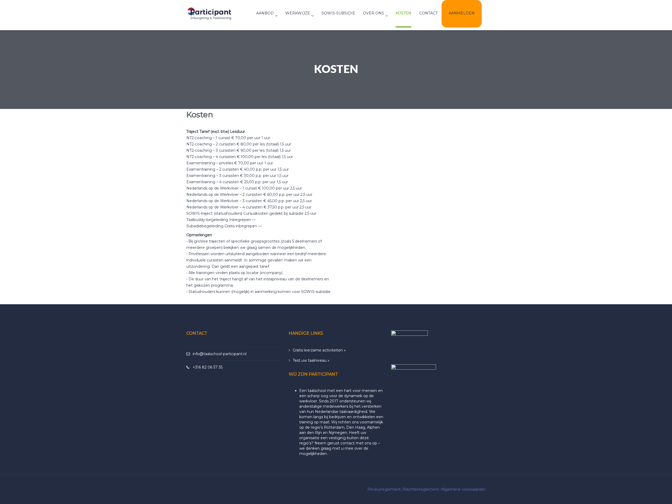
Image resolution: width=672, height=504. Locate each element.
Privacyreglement (384, 489)
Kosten (403, 13)
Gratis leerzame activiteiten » (319, 350)
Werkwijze (297, 13)
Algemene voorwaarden (463, 489)
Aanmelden (462, 13)
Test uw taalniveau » (311, 360)
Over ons (373, 13)
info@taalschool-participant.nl (219, 353)
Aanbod (265, 13)
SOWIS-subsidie (338, 13)
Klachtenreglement (421, 489)
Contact (428, 13)
